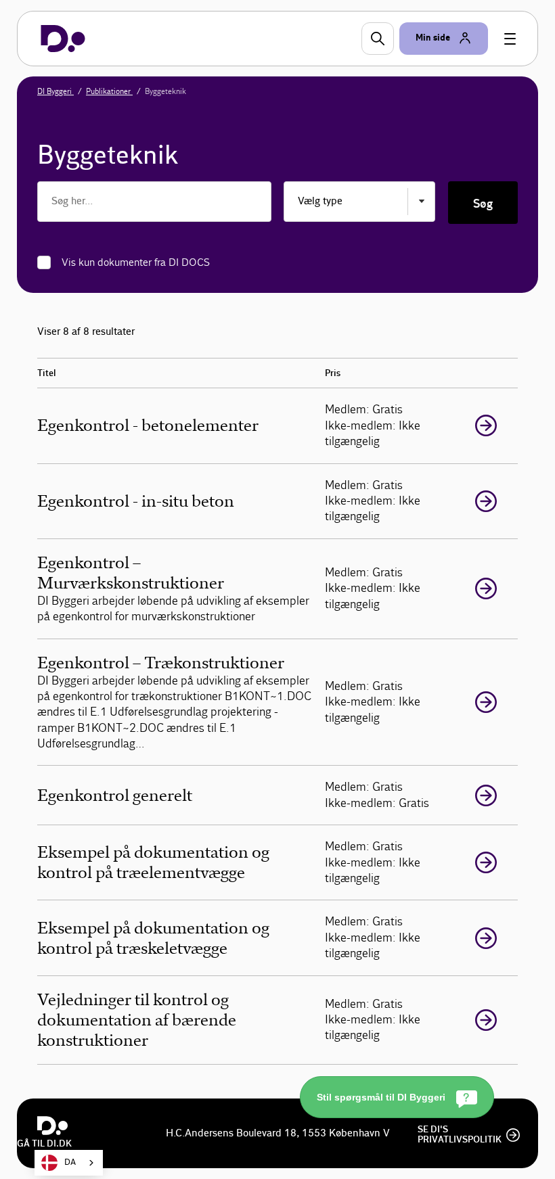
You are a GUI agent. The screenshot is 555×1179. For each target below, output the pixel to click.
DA (70, 1162)
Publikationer (109, 91)
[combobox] (69, 1163)
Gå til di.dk (44, 1144)
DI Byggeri (55, 91)
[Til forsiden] (63, 38)
